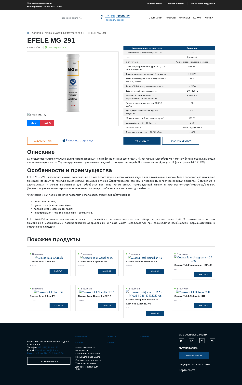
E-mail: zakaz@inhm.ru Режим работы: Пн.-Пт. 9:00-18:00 (44, 5)
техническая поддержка (203, 3)
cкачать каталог (176, 3)
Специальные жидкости (88, 360)
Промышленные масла (87, 356)
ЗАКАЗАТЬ (58, 271)
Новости (171, 18)
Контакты (184, 18)
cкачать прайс (154, 3)
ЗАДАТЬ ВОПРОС (43, 140)
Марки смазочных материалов (64, 33)
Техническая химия (85, 363)
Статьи (209, 18)
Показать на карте (49, 360)
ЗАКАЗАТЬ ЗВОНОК (181, 140)
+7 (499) (117, 16)
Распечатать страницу (79, 140)
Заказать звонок (114, 19)
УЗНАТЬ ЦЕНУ (142, 140)
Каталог (197, 18)
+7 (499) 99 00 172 (48, 347)
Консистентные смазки (87, 353)
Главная (35, 33)
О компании (155, 18)
